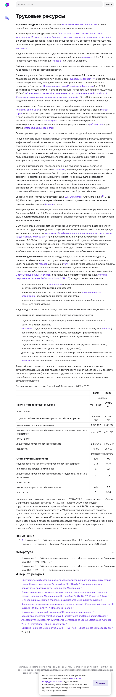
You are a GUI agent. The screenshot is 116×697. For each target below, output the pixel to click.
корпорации (55, 283)
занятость (26, 328)
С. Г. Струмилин (73, 196)
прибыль (106, 328)
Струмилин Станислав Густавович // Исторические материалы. (56, 611)
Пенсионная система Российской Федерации (68, 86)
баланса (48, 203)
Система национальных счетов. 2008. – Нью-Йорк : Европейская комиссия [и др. (66, 627)
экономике (59, 169)
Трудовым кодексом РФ (81, 78)
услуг (66, 263)
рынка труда (50, 120)
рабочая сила (96, 124)
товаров (43, 263)
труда (19, 113)
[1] (103, 196)
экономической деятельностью (79, 24)
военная (26, 360)
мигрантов (21, 47)
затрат (104, 109)
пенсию (57, 60)
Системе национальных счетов (33, 274)
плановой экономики (27, 109)
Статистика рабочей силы (38, 127)
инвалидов (87, 56)
